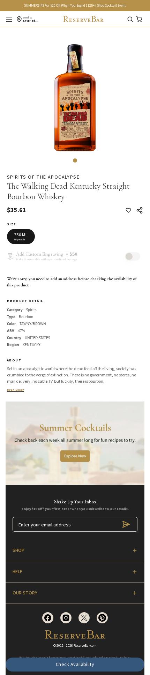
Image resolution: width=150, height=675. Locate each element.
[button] (75, 160)
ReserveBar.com (85, 645)
